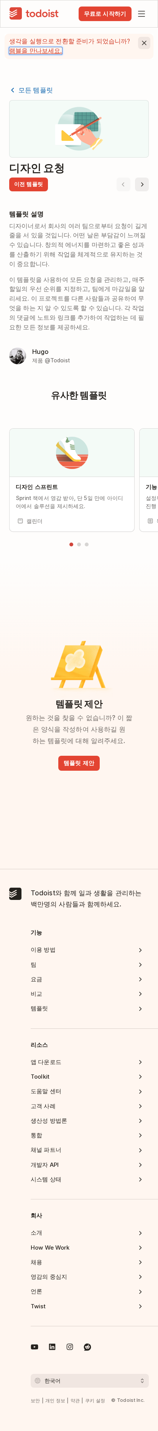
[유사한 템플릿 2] (79, 544)
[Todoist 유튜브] (34, 1348)
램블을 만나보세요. (35, 50)
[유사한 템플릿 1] (71, 544)
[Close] (144, 43)
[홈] (34, 13)
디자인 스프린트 (37, 486)
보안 (35, 1400)
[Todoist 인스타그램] (69, 1348)
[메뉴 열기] (141, 14)
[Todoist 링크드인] (52, 1348)
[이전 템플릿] (123, 184)
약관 (75, 1400)
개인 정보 (55, 1400)
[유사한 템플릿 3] (86, 544)
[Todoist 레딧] (87, 1348)
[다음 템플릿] (142, 184)
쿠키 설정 (95, 1400)
